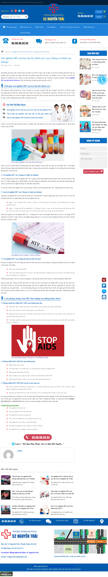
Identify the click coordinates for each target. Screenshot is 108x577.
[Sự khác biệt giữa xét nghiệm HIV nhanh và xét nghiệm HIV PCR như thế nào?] (5, 510)
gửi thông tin (91, 172)
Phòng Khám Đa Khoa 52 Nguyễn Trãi (61, 566)
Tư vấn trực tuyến (35, 520)
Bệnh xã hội (39, 27)
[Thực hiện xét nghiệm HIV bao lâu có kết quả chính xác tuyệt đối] (44, 495)
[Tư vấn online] (48, 521)
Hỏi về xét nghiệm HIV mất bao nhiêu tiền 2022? (25, 118)
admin (19, 451)
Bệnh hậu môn (88, 27)
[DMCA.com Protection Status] (6, 576)
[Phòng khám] (54, 21)
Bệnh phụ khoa (25, 27)
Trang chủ (7, 52)
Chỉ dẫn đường (25, 33)
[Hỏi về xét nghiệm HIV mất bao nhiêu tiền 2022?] (44, 510)
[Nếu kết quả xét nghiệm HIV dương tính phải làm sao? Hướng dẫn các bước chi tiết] (5, 480)
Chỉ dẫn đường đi (89, 520)
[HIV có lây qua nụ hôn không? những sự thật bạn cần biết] (5, 495)
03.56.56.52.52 (85, 16)
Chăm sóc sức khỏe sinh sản (69, 27)
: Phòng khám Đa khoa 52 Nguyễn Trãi (19, 553)
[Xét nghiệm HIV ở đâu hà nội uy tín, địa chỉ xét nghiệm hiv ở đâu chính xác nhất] (44, 480)
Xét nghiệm (51, 27)
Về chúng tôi (11, 27)
